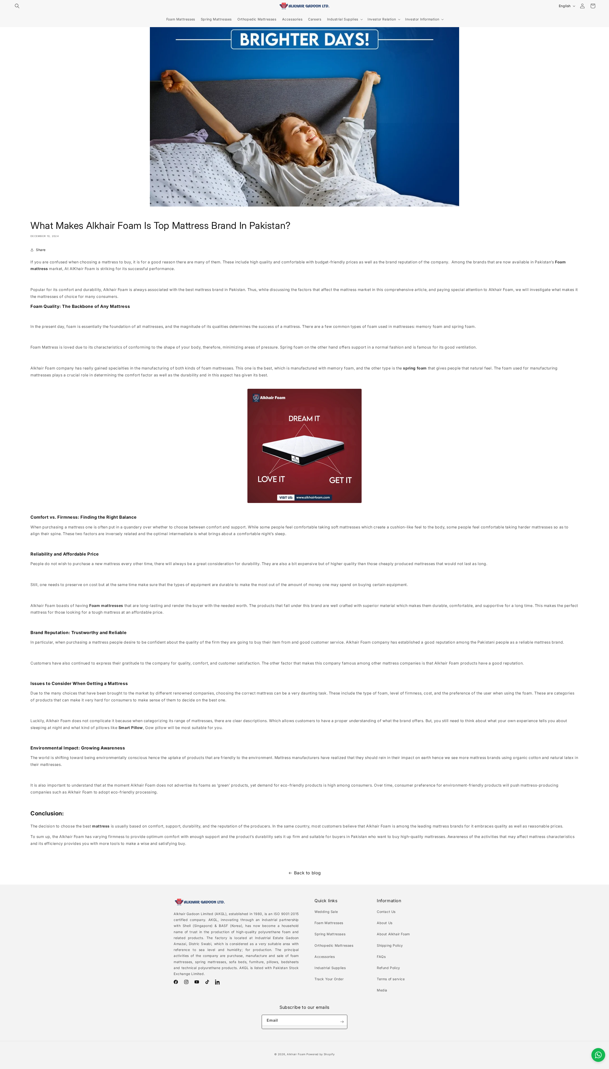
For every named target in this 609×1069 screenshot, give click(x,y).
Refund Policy (388, 968)
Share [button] (41, 250)
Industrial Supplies (330, 968)
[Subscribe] (342, 1022)
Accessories (324, 957)
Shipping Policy (390, 945)
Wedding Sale (326, 912)
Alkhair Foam (296, 1054)
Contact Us (386, 912)
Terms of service (391, 979)
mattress (101, 826)
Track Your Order (329, 979)
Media (382, 990)
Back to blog (307, 872)
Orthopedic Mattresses (334, 945)
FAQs (381, 957)
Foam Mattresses (328, 923)
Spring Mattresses (329, 934)
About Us (385, 923)
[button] (17, 6)
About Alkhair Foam (393, 934)
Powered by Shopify (320, 1054)
